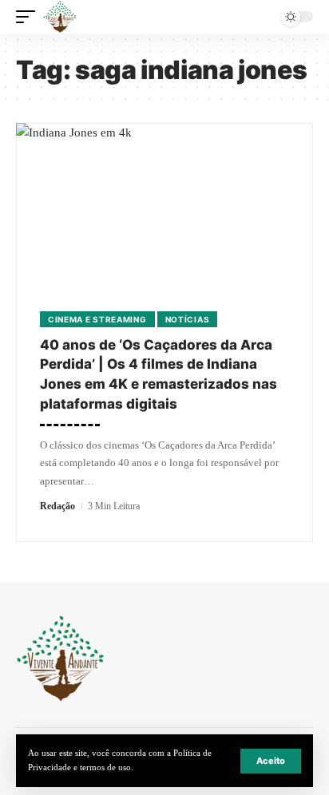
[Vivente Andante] (60, 17)
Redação (57, 506)
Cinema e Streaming (97, 319)
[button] (270, 761)
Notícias (187, 319)
